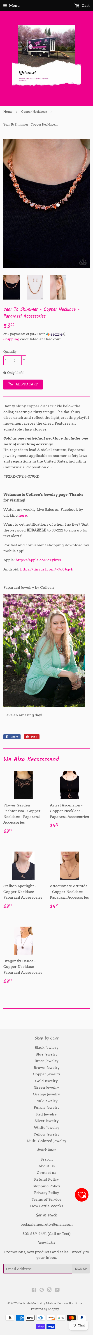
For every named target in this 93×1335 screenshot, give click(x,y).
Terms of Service (46, 1199)
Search (46, 1159)
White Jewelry (46, 1127)
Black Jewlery (46, 1047)
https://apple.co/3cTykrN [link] (38, 560)
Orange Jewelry (46, 1094)
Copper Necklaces (34, 111)
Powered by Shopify (45, 1309)
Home (7, 111)
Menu (14, 5)
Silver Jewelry (47, 1121)
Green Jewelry (46, 1087)
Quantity (10, 351)
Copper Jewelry (46, 1074)
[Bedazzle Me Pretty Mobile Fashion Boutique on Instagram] (49, 1290)
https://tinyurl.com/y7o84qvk (46, 569)
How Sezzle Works (46, 1206)
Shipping (11, 339)
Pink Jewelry (46, 1101)
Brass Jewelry (46, 1061)
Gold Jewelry (46, 1081)
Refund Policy (46, 1179)
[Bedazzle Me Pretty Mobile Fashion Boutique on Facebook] (33, 1290)
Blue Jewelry (46, 1054)
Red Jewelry (46, 1114)
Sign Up (81, 1269)
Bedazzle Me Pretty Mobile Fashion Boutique (50, 1303)
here (23, 515)
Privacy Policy (46, 1193)
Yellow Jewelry (47, 1134)
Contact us (46, 1172)
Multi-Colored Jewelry (46, 1141)
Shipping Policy (46, 1186)
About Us (46, 1166)
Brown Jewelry (47, 1067)
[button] (46, 334)
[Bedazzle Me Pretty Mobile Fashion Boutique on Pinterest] (41, 1290)
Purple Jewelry (47, 1107)
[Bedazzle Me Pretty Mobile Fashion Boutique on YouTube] (57, 1290)
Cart (85, 5)
